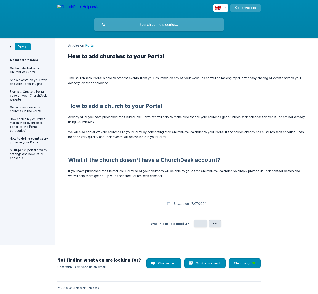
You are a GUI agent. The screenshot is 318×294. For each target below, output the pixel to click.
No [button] (215, 223)
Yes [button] (200, 223)
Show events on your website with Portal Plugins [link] (29, 82)
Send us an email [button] (208, 263)
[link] (20, 46)
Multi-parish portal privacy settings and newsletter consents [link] (28, 154)
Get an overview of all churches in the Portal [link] (25, 109)
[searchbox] (159, 24)
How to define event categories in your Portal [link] (29, 140)
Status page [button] (246, 261)
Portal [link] (89, 45)
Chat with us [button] (167, 263)
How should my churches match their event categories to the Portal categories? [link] (27, 124)
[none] (77, 7)
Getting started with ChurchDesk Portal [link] (24, 70)
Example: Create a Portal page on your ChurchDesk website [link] (28, 95)
